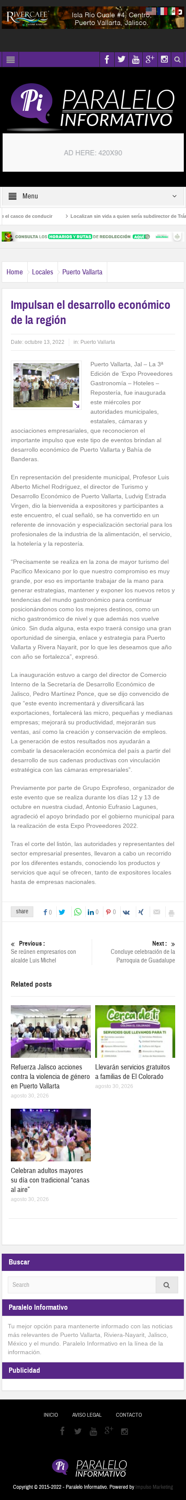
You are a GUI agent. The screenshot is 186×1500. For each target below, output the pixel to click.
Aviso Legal (87, 1415)
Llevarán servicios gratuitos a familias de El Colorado (132, 1072)
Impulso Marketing (154, 1487)
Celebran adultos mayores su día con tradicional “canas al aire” (50, 1180)
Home (14, 272)
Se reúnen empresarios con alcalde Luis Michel (43, 952)
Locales (42, 272)
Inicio (51, 1415)
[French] (162, 10)
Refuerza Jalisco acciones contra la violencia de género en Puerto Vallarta (50, 1077)
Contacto (129, 1415)
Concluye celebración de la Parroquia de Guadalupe (143, 952)
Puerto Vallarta (82, 272)
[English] (151, 10)
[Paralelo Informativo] (93, 107)
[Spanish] (174, 10)
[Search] (167, 1285)
